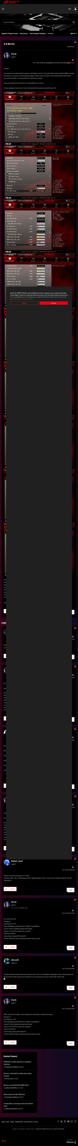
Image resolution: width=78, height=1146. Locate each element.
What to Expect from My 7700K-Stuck (14, 1094)
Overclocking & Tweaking (38, 33)
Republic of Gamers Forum (10, 33)
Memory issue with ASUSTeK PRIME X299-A (16, 1085)
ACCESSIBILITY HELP (31, 1122)
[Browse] (4, 8)
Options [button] (72, 33)
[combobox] (39, 22)
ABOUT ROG (5, 1122)
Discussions (24, 33)
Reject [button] (24, 303)
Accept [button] (53, 303)
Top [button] (5, 1141)
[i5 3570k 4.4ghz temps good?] (74, 623)
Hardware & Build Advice (11, 1088)
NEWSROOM (19, 1122)
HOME (12, 1122)
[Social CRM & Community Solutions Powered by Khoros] (71, 1141)
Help (69, 9)
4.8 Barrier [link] (50, 33)
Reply (70, 890)
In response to (20, 908)
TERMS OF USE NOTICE (19, 1129)
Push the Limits (8, 1078)
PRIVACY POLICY (30, 1129)
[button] (6, 889)
